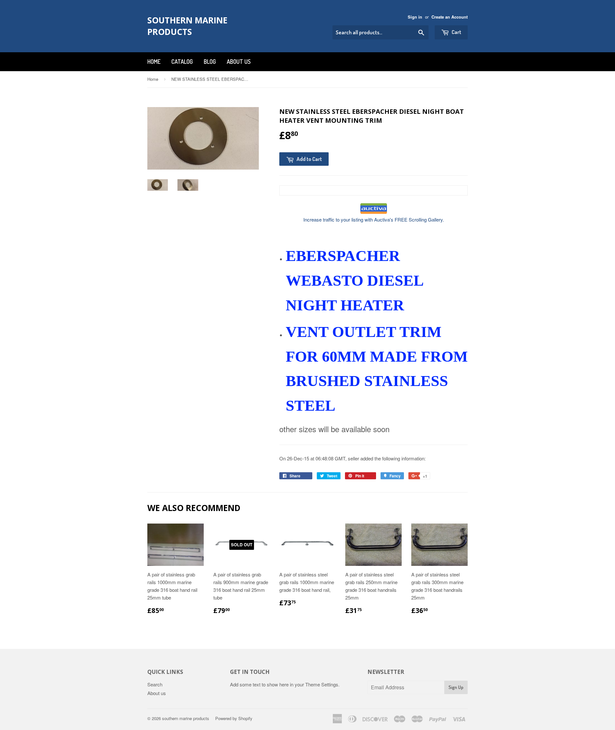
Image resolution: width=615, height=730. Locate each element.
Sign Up (455, 687)
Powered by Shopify (233, 718)
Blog (210, 61)
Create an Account (449, 17)
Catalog (182, 61)
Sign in (415, 17)
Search (154, 684)
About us (238, 61)
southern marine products (187, 26)
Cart (456, 32)
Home (153, 61)
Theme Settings (321, 684)
